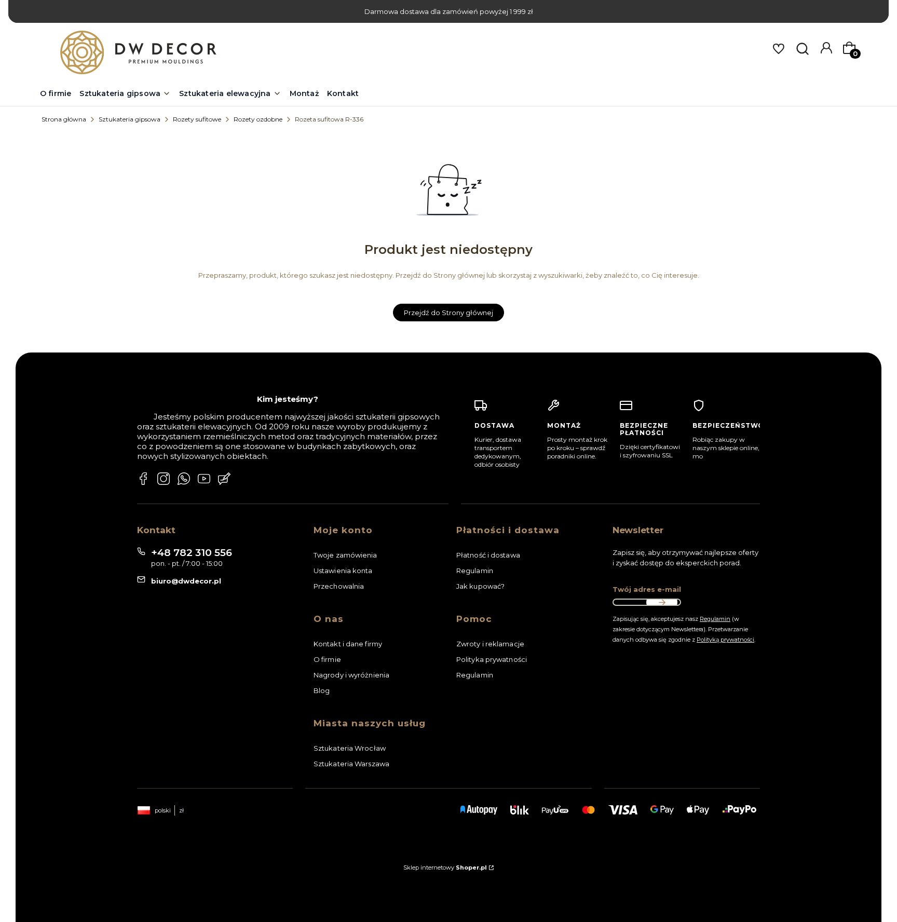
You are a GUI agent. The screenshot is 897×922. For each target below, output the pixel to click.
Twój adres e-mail (647, 589)
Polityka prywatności (491, 659)
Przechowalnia (339, 586)
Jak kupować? (480, 586)
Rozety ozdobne (258, 119)
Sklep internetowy (445, 867)
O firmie (327, 659)
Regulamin (474, 570)
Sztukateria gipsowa (129, 119)
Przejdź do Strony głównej (448, 312)
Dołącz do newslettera (661, 602)
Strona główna (64, 119)
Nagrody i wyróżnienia (351, 675)
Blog (322, 690)
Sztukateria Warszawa (351, 764)
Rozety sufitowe (197, 119)
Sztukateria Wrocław (350, 748)
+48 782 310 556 (191, 553)
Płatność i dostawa (488, 555)
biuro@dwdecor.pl (186, 581)
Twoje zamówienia (345, 555)
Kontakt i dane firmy (348, 644)
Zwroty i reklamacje (490, 644)
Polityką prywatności (725, 639)
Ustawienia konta (343, 570)
